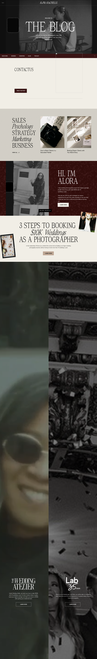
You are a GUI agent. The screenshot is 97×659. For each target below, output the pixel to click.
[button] (2, 3)
